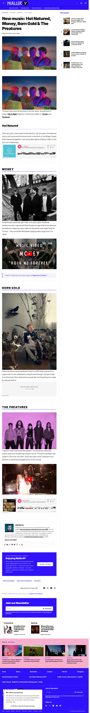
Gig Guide (35, 711)
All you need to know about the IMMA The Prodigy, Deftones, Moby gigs (78, 21)
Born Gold (11, 287)
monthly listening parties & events (33, 537)
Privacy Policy (47, 612)
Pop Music (37, 580)
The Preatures (15, 407)
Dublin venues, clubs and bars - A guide (70, 677)
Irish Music (5, 12)
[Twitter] (19, 544)
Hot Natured (28, 12)
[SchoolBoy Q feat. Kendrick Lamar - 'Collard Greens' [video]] (15, 628)
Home (4, 672)
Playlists (13, 711)
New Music (20, 12)
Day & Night (12, 114)
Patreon (64, 672)
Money (8, 169)
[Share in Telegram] (51, 588)
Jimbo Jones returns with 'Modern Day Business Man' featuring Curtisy (75, 661)
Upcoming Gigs (25, 8)
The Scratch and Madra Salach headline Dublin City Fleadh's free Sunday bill (78, 32)
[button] (4, 3)
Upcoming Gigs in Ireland (10, 677)
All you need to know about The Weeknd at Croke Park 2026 (77, 43)
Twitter (45, 114)
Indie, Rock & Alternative (24, 580)
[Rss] (22, 544)
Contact (49, 672)
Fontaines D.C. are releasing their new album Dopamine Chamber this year (77, 65)
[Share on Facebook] (44, 588)
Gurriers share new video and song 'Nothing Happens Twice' (54, 660)
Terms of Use (8, 613)
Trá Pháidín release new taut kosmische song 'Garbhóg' (32, 660)
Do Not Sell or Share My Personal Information (23, 706)
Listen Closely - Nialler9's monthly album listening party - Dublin (22, 682)
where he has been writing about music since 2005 (34, 529)
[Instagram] (5, 544)
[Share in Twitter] (47, 588)
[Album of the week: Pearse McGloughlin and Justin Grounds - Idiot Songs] (43, 628)
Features (30, 711)
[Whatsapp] (9, 544)
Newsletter (33, 672)
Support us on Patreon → (40, 275)
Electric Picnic (13, 8)
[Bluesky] (14, 544)
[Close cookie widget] (40, 692)
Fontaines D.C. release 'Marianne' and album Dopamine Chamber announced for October (12, 661)
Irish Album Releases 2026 (37, 677)
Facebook (6, 117)
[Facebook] (17, 544)
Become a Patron (45, 564)
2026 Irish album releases (51, 8)
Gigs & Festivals (36, 8)
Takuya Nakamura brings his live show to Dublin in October (78, 54)
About (18, 672)
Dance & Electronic (8, 580)
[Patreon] (12, 544)
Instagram (80, 672)
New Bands (13, 12)
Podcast (8, 711)
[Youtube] (7, 544)
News (3, 711)
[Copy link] (55, 588)
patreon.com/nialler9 (11, 539)
